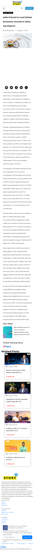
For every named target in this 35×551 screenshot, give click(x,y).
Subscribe (27, 537)
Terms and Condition (7, 543)
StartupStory (9, 30)
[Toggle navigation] (4, 8)
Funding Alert (10, 376)
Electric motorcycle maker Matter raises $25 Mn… (16, 371)
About (3, 501)
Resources (4, 514)
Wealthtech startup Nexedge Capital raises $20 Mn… (17, 400)
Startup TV (4, 505)
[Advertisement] (17, 67)
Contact (29, 8)
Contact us (4, 519)
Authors (3, 522)
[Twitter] (6, 87)
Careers (3, 521)
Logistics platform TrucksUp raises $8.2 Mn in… (16, 429)
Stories (3, 503)
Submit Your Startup (7, 512)
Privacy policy (21, 543)
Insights (3, 510)
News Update (8, 13)
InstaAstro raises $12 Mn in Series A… (15, 458)
